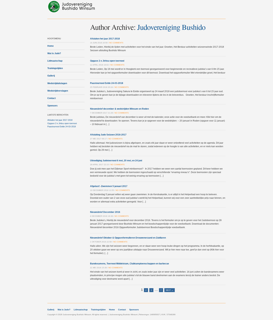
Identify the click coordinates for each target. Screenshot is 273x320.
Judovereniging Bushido (171, 27)
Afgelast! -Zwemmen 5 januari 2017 (108, 186)
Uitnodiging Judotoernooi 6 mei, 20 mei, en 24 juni (116, 160)
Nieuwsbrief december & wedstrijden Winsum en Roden (119, 109)
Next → (169, 290)
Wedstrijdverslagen (57, 90)
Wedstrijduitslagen (57, 83)
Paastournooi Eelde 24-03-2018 (61, 126)
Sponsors (52, 105)
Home (50, 46)
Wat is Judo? (54, 53)
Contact (51, 98)
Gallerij (51, 75)
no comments (116, 43)
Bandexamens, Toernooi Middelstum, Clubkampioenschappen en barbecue (129, 263)
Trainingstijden (55, 68)
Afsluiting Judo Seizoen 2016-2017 (108, 134)
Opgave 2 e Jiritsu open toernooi (62, 123)
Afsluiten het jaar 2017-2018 (59, 120)
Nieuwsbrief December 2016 (105, 212)
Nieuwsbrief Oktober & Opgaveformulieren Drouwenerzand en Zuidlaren (128, 237)
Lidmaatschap (54, 61)
